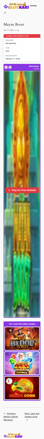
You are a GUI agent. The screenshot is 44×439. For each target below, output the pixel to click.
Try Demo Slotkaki (22, 338)
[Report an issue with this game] (6, 67)
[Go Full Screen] (10, 67)
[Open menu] (5, 12)
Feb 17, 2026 (9, 30)
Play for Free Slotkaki (24, 190)
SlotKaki (33, 6)
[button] (22, 194)
